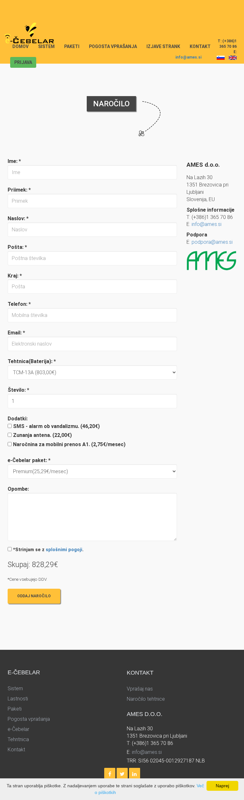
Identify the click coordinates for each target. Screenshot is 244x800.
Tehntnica (18, 739)
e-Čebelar (18, 729)
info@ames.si (188, 57)
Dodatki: (18, 419)
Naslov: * (18, 218)
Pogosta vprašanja (113, 46)
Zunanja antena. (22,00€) (42, 435)
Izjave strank (163, 46)
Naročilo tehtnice (146, 699)
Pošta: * (17, 247)
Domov (22, 46)
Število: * (18, 390)
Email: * (16, 333)
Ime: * (14, 161)
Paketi (71, 46)
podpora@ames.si (212, 242)
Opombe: (18, 489)
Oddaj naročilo (34, 596)
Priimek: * (19, 190)
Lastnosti (18, 699)
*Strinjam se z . (48, 549)
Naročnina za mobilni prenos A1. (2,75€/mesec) (69, 444)
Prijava (23, 62)
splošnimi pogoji (64, 549)
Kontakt (200, 46)
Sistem (46, 46)
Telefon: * (19, 304)
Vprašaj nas (140, 689)
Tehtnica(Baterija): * (32, 361)
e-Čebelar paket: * (29, 460)
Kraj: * (15, 276)
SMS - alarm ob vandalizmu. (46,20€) (56, 426)
